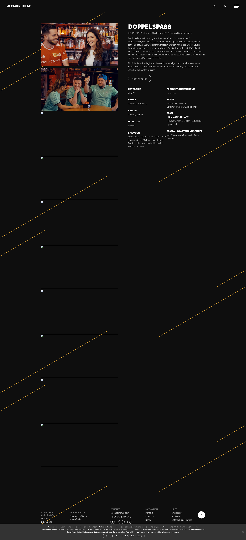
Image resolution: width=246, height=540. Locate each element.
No (117, 536)
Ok (107, 536)
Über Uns (149, 516)
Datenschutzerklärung (182, 520)
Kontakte (176, 516)
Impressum (177, 513)
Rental (148, 520)
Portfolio (149, 513)
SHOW (131, 93)
